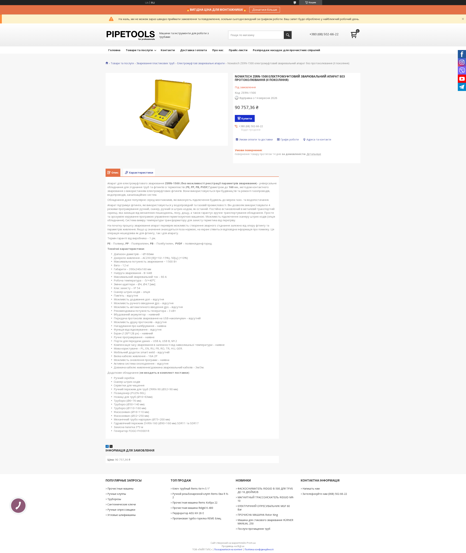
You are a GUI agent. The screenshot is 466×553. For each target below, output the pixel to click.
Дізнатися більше (264, 10)
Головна (114, 50)
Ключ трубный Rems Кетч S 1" (191, 488)
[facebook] (107, 447)
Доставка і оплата (193, 50)
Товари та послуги (139, 50)
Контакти (168, 50)
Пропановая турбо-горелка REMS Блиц (196, 518)
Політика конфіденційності (259, 549)
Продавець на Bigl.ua (233, 546)
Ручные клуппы (116, 494)
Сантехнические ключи (121, 504)
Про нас (217, 50)
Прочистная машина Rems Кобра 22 (194, 502)
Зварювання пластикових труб (156, 63)
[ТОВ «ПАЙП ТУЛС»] (130, 35)
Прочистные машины (120, 488)
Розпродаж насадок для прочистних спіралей (286, 50)
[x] (111, 447)
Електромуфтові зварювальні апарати (201, 63)
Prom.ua (251, 542)
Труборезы (114, 499)
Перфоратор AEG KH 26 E (188, 513)
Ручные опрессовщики (121, 509)
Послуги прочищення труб (254, 528)
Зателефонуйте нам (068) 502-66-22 (325, 494)
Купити (246, 118)
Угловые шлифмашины (121, 515)
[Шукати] (288, 35)
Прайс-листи (238, 50)
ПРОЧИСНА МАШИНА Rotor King (258, 514)
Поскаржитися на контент (228, 549)
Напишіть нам (311, 488)
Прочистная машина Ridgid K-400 (192, 508)
